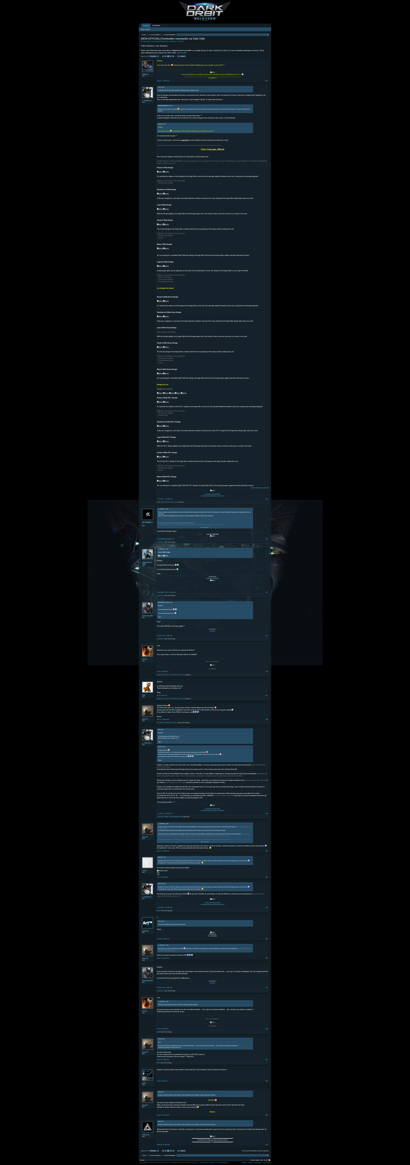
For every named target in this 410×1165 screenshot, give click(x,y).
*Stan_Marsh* (166, 674)
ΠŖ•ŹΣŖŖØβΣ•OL (147, 523)
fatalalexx (145, 74)
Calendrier (156, 25)
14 (173, 56)
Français (142, 1160)
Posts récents (145, 29)
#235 (266, 987)
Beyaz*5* (145, 719)
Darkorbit (212, 631)
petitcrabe (145, 931)
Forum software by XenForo (154, 1162)
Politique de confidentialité (254, 1162)
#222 (266, 498)
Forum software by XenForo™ (184, 1162)
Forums (146, 26)
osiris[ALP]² (160, 674)
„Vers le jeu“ (182, 53)
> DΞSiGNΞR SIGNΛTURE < (212, 494)
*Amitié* (158, 502)
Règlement (244, 1162)
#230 (266, 851)
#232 (266, 907)
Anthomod (145, 1135)
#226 (266, 671)
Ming (162, 502)
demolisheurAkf (147, 616)
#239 (266, 1115)
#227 (266, 695)
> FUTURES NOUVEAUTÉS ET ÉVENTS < (212, 496)
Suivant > (182, 56)
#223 (266, 538)
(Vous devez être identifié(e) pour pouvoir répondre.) (255, 1150)
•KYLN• (144, 659)
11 (165, 56)
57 (178, 56)
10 (163, 56)
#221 (266, 80)
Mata (143, 695)
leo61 (144, 1083)
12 (168, 56)
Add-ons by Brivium (215, 1162)
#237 (266, 1059)
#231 (266, 877)
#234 (266, 958)
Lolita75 (166, 502)
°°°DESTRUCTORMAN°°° (163, 816)
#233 (266, 938)
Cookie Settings (267, 1162)
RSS (269, 1160)
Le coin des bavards (155, 41)
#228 (266, 719)
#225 (266, 635)
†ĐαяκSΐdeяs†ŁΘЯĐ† (212, 578)
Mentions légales (255, 1160)
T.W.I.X (144, 870)
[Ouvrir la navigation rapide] (268, 34)
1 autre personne (174, 502)
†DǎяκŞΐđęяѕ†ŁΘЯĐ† (147, 563)
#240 (266, 1144)
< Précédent (153, 56)
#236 (266, 1028)
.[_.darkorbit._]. (172, 41)
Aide (262, 1160)
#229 (266, 813)
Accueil (266, 1160)
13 (170, 56)
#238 (266, 1081)
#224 (266, 592)
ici (173, 802)
